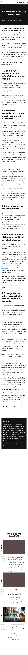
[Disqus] (14, 470)
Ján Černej (4, 20)
